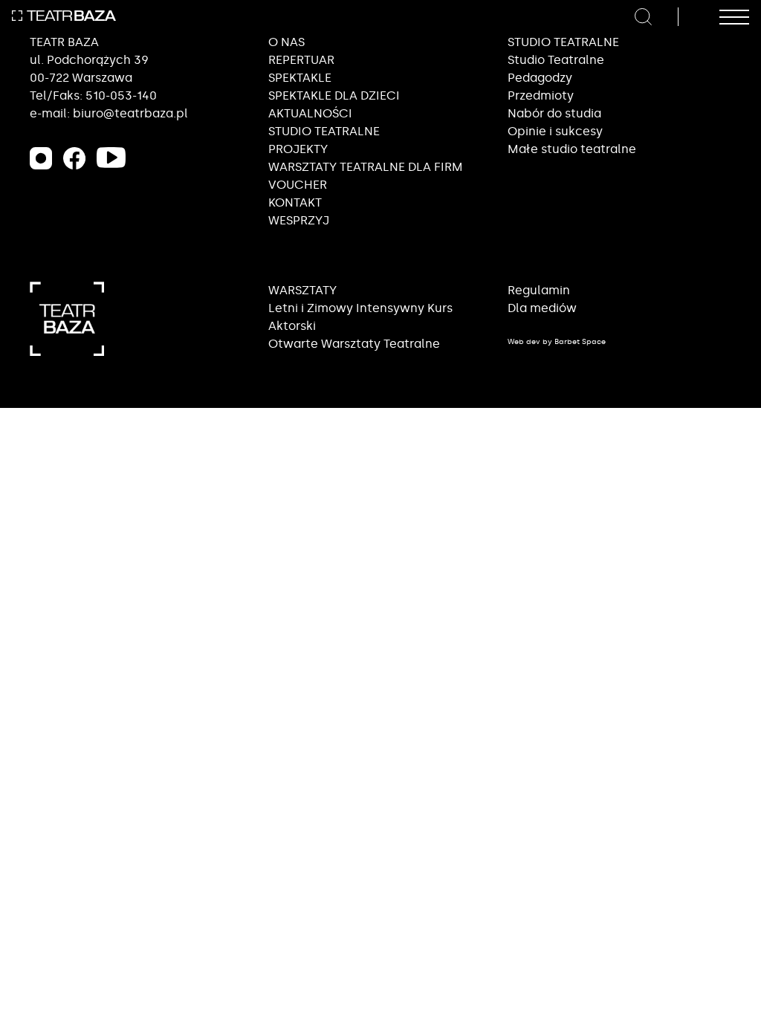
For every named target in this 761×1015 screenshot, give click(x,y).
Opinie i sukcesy (555, 131)
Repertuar (301, 60)
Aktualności (310, 113)
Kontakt (295, 202)
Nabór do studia (554, 113)
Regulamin (539, 290)
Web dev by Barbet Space (557, 341)
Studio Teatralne (556, 60)
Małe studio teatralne (572, 149)
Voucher (297, 185)
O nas (286, 42)
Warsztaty (302, 290)
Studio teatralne (324, 131)
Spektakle (299, 78)
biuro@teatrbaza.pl (130, 113)
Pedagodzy (540, 78)
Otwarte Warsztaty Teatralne (354, 344)
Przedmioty (541, 95)
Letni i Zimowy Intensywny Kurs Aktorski (360, 317)
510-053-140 (121, 95)
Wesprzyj (298, 220)
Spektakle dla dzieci (334, 95)
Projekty (298, 149)
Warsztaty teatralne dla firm (365, 167)
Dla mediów (542, 308)
